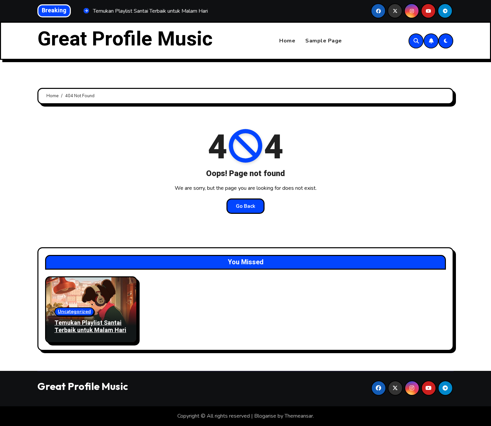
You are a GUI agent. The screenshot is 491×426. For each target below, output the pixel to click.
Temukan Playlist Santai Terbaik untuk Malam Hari (90, 326)
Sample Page (323, 40)
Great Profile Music (125, 39)
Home (287, 40)
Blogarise (265, 416)
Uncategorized (74, 311)
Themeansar (299, 416)
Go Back (245, 206)
